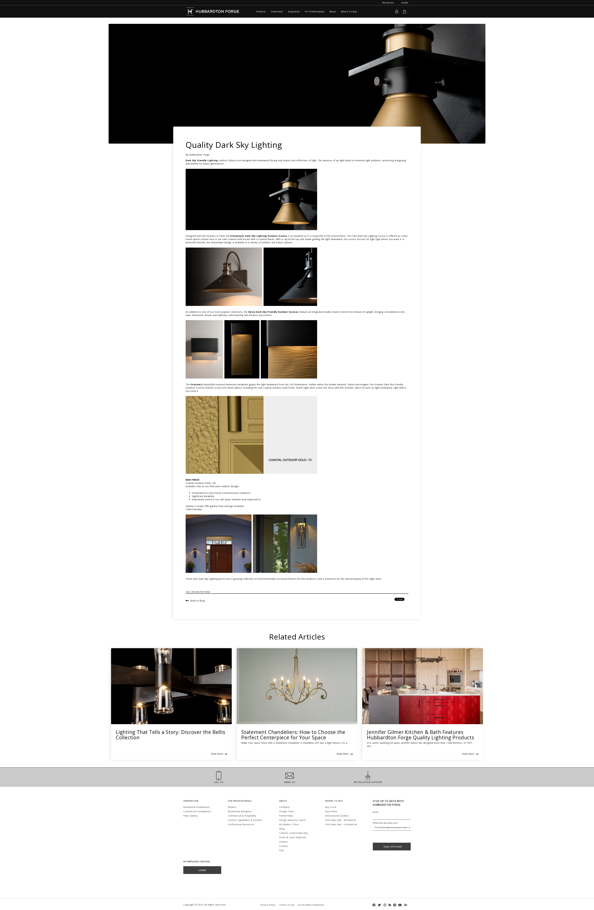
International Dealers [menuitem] (337, 815)
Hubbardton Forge (199, 154)
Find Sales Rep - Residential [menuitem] (340, 820)
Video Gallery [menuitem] (190, 815)
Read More (217, 753)
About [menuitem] (332, 11)
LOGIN (202, 870)
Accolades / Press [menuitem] (289, 824)
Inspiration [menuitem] (294, 11)
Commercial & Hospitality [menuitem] (242, 815)
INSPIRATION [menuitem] (190, 800)
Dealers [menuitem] (232, 807)
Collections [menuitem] (277, 11)
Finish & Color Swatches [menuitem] (292, 837)
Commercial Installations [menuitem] (197, 811)
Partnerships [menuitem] (286, 815)
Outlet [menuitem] (404, 2)
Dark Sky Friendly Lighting (202, 160)
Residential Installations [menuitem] (196, 807)
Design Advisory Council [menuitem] (292, 820)
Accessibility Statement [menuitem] (311, 904)
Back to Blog (197, 600)
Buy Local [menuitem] (330, 807)
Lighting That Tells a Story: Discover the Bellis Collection (170, 735)
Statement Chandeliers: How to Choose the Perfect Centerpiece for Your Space (293, 735)
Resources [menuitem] (388, 2)
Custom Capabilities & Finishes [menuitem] (245, 820)
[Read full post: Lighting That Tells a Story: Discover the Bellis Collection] (171, 686)
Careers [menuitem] (283, 841)
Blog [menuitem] (281, 828)
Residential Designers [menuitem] (240, 811)
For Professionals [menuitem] (314, 11)
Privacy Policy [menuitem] (267, 904)
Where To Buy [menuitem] (349, 11)
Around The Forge (200, 592)
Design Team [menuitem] (286, 811)
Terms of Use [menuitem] (286, 904)
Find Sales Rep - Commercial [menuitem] (341, 824)
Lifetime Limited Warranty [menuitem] (293, 833)
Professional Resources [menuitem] (241, 824)
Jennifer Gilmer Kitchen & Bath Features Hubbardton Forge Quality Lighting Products (420, 735)
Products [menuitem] (261, 11)
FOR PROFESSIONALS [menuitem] (240, 800)
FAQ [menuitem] (281, 850)
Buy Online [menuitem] (331, 811)
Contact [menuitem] (283, 846)
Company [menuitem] (284, 807)
